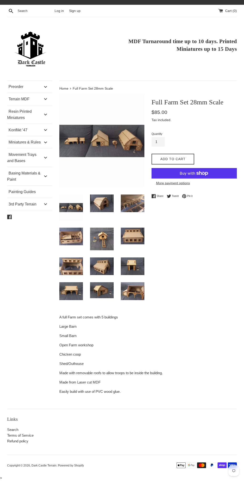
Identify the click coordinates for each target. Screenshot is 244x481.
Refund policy (17, 441)
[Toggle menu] (45, 86)
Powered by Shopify (71, 465)
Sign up (75, 11)
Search (12, 430)
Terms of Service (20, 435)
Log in (59, 11)
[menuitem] (29, 87)
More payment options (173, 183)
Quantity (157, 134)
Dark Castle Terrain (43, 465)
